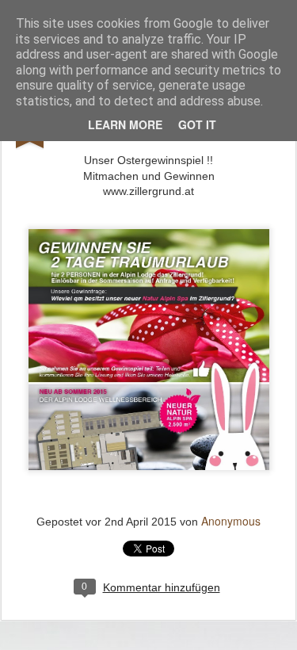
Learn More (125, 124)
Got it (197, 124)
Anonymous (231, 521)
